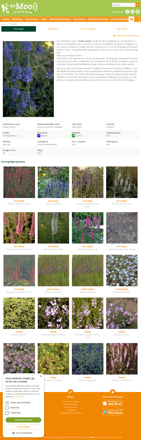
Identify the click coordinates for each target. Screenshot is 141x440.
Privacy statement (47, 437)
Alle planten (53, 29)
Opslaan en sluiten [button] (23, 420)
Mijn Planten (122, 29)
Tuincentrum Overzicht (113, 437)
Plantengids (18, 29)
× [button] (41, 376)
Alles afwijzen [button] (23, 427)
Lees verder (19, 397)
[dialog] (23, 405)
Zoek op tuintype (87, 29)
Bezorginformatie (62, 437)
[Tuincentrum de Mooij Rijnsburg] (19, 8)
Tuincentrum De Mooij (70, 401)
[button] (23, 433)
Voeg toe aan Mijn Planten (128, 35)
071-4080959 (71, 410)
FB (127, 12)
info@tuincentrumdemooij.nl (71, 413)
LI (137, 12)
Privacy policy (89, 437)
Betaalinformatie (76, 437)
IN (132, 12)
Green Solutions (96, 437)
